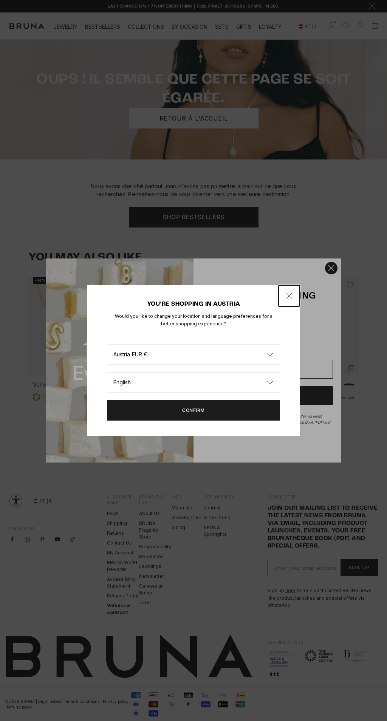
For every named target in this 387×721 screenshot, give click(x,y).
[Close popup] (289, 295)
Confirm (193, 410)
